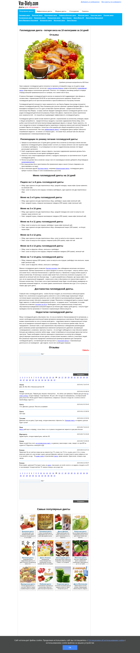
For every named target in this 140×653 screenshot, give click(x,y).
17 (62, 377)
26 (21, 380)
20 (71, 377)
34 (45, 380)
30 (33, 380)
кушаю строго (39, 456)
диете (49, 465)
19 (68, 377)
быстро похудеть (51, 268)
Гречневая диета (24, 15)
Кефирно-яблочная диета (67, 15)
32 (39, 380)
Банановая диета (40, 18)
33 (42, 380)
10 (41, 377)
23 (81, 377)
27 (24, 380)
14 (53, 377)
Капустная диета (96, 15)
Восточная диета (59, 20)
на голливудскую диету (43, 443)
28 (27, 380)
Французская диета (54, 18)
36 (51, 380)
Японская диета (37, 15)
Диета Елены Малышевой (94, 18)
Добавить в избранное (90, 2)
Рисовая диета (108, 15)
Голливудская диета (25, 18)
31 (36, 380)
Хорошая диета (70, 420)
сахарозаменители (27, 162)
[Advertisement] (34, 619)
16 (59, 377)
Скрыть (86, 350)
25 (87, 377)
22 (78, 377)
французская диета (62, 168)
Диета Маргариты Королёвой (28, 20)
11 (44, 377)
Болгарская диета (46, 20)
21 (75, 377)
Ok (70, 648)
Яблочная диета (83, 15)
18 (65, 377)
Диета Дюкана (67, 18)
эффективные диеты (52, 129)
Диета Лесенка (72, 20)
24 (84, 377)
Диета (21, 429)
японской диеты (63, 340)
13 (50, 377)
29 (30, 380)
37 (54, 380)
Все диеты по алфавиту (111, 2)
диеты (56, 456)
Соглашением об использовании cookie (106, 640)
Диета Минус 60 (79, 18)
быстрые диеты (43, 168)
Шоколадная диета (50, 15)
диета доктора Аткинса (55, 88)
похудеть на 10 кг (41, 304)
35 (48, 380)
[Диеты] (28, 4)
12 (47, 377)
